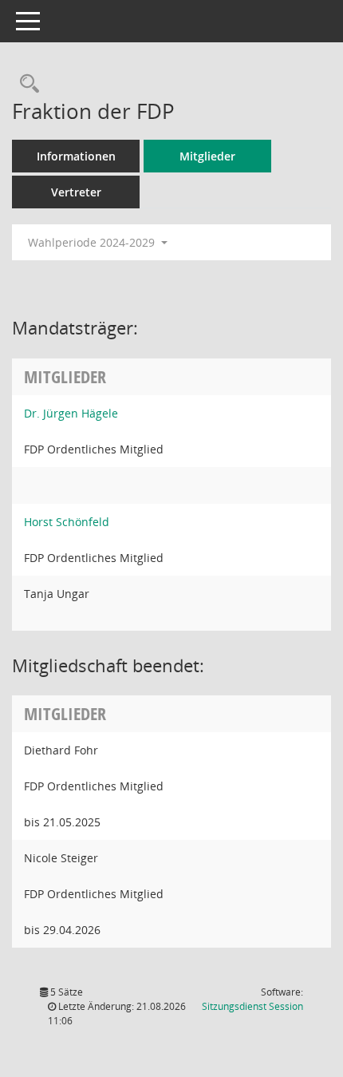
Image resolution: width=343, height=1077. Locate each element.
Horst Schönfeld (66, 521)
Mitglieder (207, 156)
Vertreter (76, 192)
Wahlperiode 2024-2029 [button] (93, 242)
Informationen (76, 156)
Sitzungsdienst (252, 1006)
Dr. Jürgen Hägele (71, 413)
